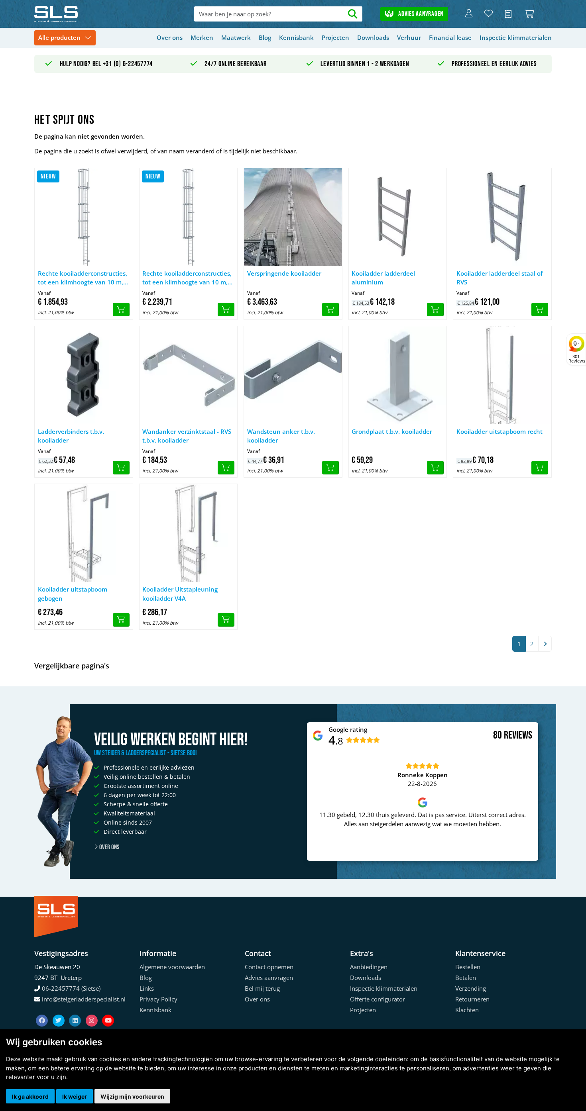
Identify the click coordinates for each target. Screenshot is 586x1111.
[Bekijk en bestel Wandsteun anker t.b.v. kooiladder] (330, 467)
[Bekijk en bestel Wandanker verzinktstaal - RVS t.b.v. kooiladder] (226, 467)
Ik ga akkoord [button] (30, 1096)
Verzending (470, 988)
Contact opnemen (269, 967)
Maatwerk (236, 37)
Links (147, 988)
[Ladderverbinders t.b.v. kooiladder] (84, 375)
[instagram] (92, 1011)
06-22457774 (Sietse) (71, 988)
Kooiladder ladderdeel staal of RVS (499, 277)
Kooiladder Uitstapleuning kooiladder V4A (180, 593)
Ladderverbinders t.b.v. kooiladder (71, 436)
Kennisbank (296, 37)
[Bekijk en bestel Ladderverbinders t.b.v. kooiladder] (121, 467)
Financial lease (450, 37)
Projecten (335, 37)
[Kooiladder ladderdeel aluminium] (398, 217)
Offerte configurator (377, 999)
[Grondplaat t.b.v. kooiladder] (398, 375)
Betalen (465, 978)
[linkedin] (75, 1011)
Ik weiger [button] (74, 1096)
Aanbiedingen (368, 967)
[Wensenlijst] (488, 14)
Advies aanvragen (420, 14)
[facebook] (42, 1011)
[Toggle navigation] (65, 38)
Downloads (373, 37)
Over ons (170, 37)
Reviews (518, 735)
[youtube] (108, 1011)
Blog (265, 37)
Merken (202, 37)
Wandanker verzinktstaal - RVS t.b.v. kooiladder (186, 436)
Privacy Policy (158, 999)
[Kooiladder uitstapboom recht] (502, 375)
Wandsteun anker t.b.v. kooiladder (281, 436)
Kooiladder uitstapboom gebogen (72, 593)
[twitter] (59, 1011)
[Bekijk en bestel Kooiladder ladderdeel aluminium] (435, 309)
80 (497, 735)
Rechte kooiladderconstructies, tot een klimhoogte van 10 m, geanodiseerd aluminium (187, 278)
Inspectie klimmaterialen (516, 37)
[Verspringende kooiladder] (293, 217)
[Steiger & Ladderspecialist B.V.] (86, 14)
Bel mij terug (262, 988)
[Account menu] (468, 14)
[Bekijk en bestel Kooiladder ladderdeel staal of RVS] (539, 309)
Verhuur (409, 37)
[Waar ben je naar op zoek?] (353, 14)
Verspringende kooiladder (284, 273)
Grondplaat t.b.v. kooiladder (392, 431)
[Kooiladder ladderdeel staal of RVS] (502, 217)
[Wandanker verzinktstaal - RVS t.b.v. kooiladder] (189, 375)
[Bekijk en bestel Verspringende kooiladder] (330, 309)
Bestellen (467, 967)
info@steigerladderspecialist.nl (84, 999)
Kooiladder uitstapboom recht (499, 431)
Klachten (467, 1010)
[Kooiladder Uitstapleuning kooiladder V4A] (189, 533)
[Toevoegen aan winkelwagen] (435, 467)
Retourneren (472, 999)
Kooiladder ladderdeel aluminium (383, 277)
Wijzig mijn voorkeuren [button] (132, 1096)
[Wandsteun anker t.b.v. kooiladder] (293, 375)
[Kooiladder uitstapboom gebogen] (84, 533)
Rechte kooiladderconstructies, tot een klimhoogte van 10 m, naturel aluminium (82, 278)
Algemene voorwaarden (172, 967)
